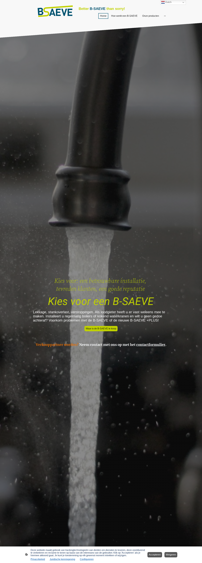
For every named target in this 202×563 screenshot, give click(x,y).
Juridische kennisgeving (62, 559)
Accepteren (155, 554)
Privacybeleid (38, 559)
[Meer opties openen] (165, 16)
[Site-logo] (55, 11)
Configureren (87, 559)
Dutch (168, 2)
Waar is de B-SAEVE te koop (101, 328)
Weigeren (171, 554)
